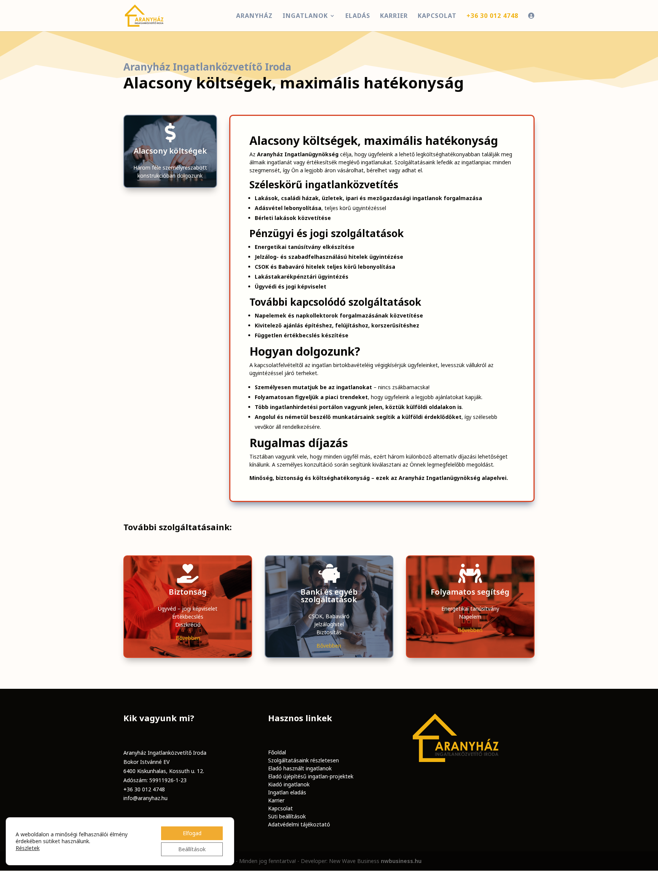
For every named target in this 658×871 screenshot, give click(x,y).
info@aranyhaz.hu (145, 798)
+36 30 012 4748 (144, 789)
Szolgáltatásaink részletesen (303, 760)
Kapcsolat (437, 16)
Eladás (357, 16)
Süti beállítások (287, 816)
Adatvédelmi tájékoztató (299, 824)
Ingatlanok (305, 16)
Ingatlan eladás (287, 792)
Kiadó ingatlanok (289, 784)
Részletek (28, 848)
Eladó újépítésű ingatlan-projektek (310, 776)
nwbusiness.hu (401, 861)
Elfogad (192, 833)
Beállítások (192, 849)
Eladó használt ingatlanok (300, 768)
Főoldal (277, 752)
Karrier (394, 16)
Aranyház (254, 16)
